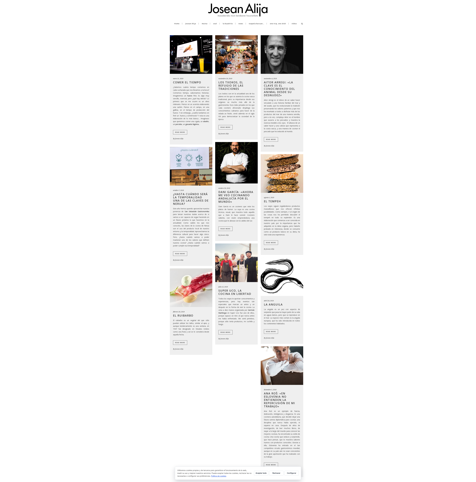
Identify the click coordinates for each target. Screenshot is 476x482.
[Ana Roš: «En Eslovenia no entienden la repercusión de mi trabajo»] (282, 365)
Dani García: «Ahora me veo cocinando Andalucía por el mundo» (235, 196)
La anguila (273, 304)
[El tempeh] (282, 173)
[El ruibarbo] (191, 287)
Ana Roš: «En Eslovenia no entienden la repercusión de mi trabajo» (279, 399)
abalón (206, 121)
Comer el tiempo (187, 82)
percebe (179, 124)
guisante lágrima (192, 124)
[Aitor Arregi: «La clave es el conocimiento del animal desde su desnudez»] (282, 54)
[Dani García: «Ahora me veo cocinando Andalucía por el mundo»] (236, 162)
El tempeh (272, 201)
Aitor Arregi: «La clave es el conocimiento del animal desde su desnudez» (279, 88)
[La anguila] (282, 276)
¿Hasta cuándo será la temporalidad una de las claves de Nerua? (191, 199)
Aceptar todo (261, 473)
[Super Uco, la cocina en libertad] (236, 262)
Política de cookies (218, 476)
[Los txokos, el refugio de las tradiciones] (236, 54)
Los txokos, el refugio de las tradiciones (230, 85)
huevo (189, 96)
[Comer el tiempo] (191, 54)
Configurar (291, 473)
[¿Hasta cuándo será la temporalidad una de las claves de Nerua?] (191, 166)
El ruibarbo (183, 315)
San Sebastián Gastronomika (197, 211)
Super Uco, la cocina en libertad (234, 292)
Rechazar (276, 473)
